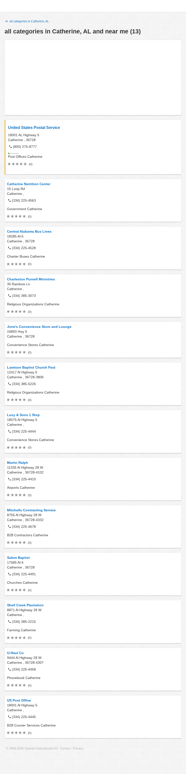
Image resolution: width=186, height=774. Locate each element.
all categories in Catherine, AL (29, 21)
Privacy (78, 748)
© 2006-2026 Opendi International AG (32, 748)
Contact (65, 748)
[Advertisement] (93, 77)
